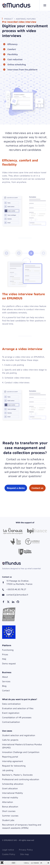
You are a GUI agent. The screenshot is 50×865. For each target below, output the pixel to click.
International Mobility (12, 793)
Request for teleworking (13, 766)
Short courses (8, 811)
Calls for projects (10, 740)
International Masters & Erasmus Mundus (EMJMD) (22, 746)
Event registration (10, 713)
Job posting (7, 770)
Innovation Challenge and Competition (20, 752)
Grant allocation (10, 788)
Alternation (7, 802)
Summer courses (10, 815)
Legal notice (8, 849)
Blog (4, 686)
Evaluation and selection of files (17, 708)
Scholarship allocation (12, 784)
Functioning (7, 650)
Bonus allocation (10, 806)
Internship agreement (12, 761)
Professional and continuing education (20, 779)
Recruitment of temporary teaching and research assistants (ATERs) (21, 826)
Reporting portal (10, 756)
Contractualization (11, 722)
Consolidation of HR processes (16, 717)
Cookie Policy (8, 854)
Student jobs (8, 820)
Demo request (9, 663)
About (5, 677)
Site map (24, 854)
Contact (6, 690)
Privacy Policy (26, 849)
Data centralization (11, 704)
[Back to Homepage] (16, 5)
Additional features (26, 19)
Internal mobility (10, 797)
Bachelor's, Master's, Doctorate (17, 775)
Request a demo (16, 488)
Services (6, 681)
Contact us (37, 488)
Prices (5, 654)
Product (8, 19)
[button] (44, 5)
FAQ (4, 659)
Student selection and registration (18, 735)
